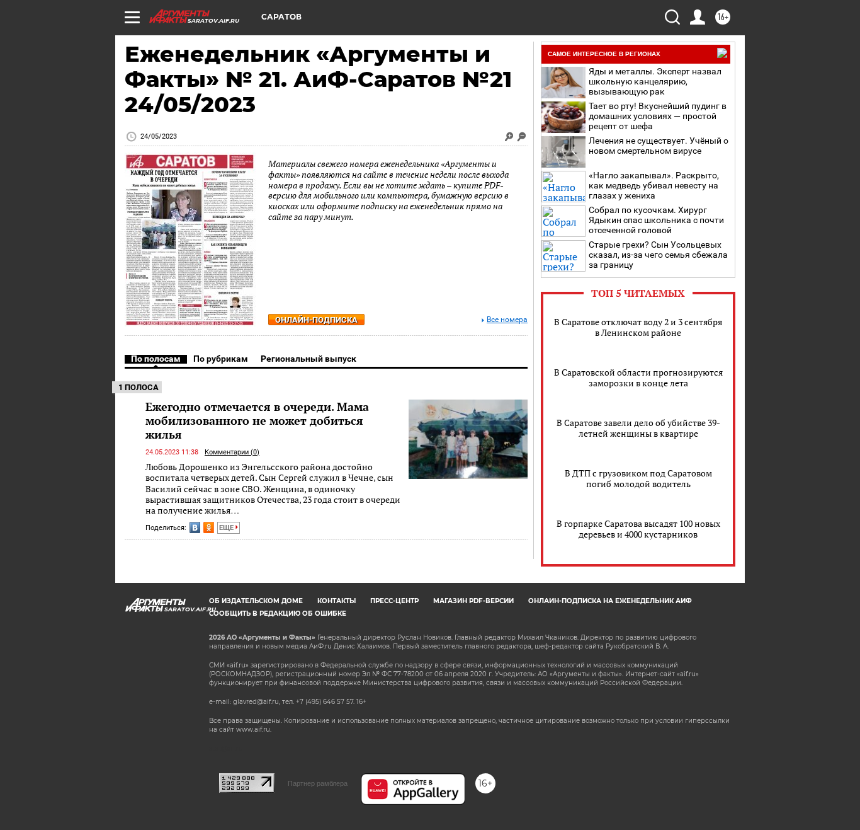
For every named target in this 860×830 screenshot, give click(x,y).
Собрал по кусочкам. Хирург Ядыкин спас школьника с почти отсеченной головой (656, 220)
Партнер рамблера (318, 783)
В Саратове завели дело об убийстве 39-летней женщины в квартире (638, 428)
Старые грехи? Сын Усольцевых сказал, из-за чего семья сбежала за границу (658, 254)
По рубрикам (220, 359)
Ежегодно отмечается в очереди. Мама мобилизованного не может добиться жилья (257, 420)
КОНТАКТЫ (336, 601)
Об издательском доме (256, 601)
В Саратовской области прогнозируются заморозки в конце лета (638, 377)
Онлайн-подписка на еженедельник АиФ (610, 601)
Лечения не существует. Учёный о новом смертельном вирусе (658, 145)
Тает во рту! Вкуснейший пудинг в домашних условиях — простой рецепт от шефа (658, 116)
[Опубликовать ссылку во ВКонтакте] (195, 527)
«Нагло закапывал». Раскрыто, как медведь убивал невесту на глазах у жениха (654, 185)
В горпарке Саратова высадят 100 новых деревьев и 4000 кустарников (638, 528)
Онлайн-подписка (316, 320)
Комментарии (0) (232, 452)
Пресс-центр (394, 601)
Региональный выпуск (308, 359)
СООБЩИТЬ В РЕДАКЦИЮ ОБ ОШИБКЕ (277, 613)
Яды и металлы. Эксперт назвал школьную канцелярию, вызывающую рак (655, 81)
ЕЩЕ (227, 528)
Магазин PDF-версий (473, 601)
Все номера (507, 320)
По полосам (156, 359)
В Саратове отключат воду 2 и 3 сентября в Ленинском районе (638, 327)
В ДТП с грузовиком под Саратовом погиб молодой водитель (638, 478)
